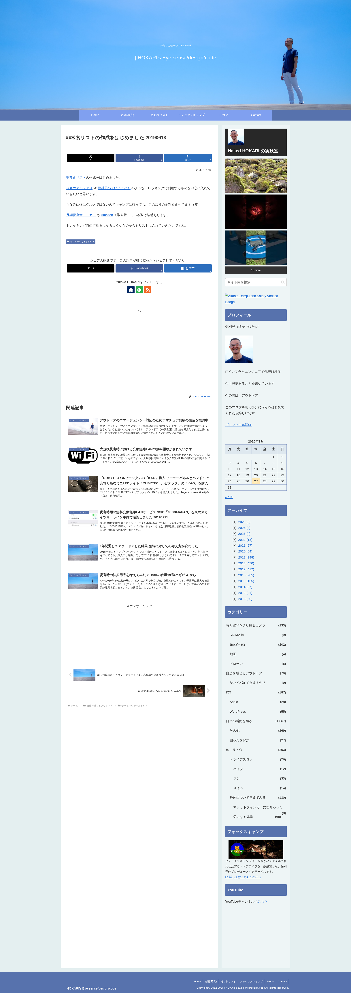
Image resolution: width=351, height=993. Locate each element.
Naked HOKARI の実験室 (253, 150)
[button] (283, 282)
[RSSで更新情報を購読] (147, 289)
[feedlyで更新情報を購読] (139, 289)
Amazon (107, 215)
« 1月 (229, 497)
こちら (263, 901)
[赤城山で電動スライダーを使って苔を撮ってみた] (256, 176)
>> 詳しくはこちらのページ (243, 876)
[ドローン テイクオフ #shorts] (256, 247)
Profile (270, 981)
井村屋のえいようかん (114, 188)
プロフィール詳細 (238, 425)
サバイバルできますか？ (82, 241)
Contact (282, 981)
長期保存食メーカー (81, 215)
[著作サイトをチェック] (131, 289)
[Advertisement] (102, 341)
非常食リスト (76, 177)
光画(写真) (211, 981)
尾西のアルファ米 (79, 188)
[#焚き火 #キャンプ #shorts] (256, 212)
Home (197, 981)
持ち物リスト (228, 981)
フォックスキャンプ (251, 981)
